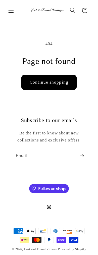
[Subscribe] (82, 156)
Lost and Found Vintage (40, 249)
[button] (11, 10)
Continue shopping (49, 82)
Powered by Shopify (72, 249)
